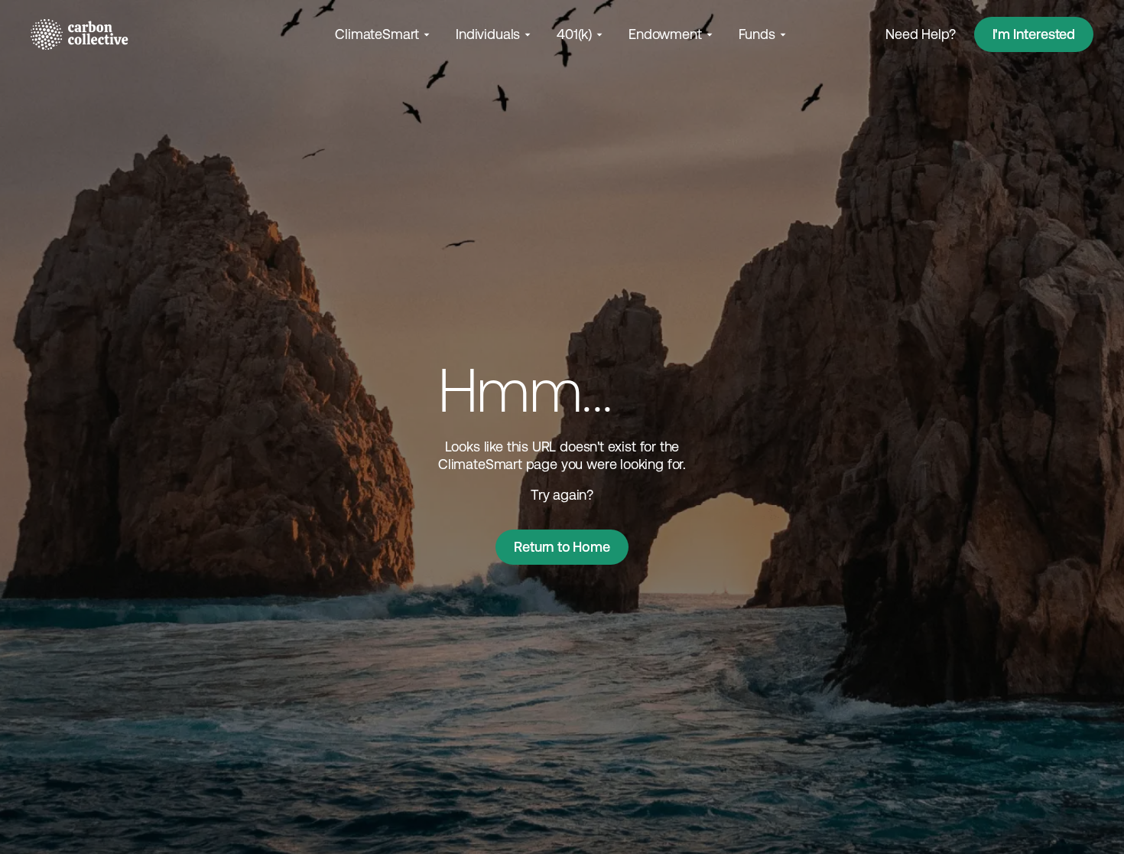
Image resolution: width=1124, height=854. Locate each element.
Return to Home (561, 547)
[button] (384, 34)
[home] (79, 34)
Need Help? (920, 34)
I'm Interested (1033, 34)
